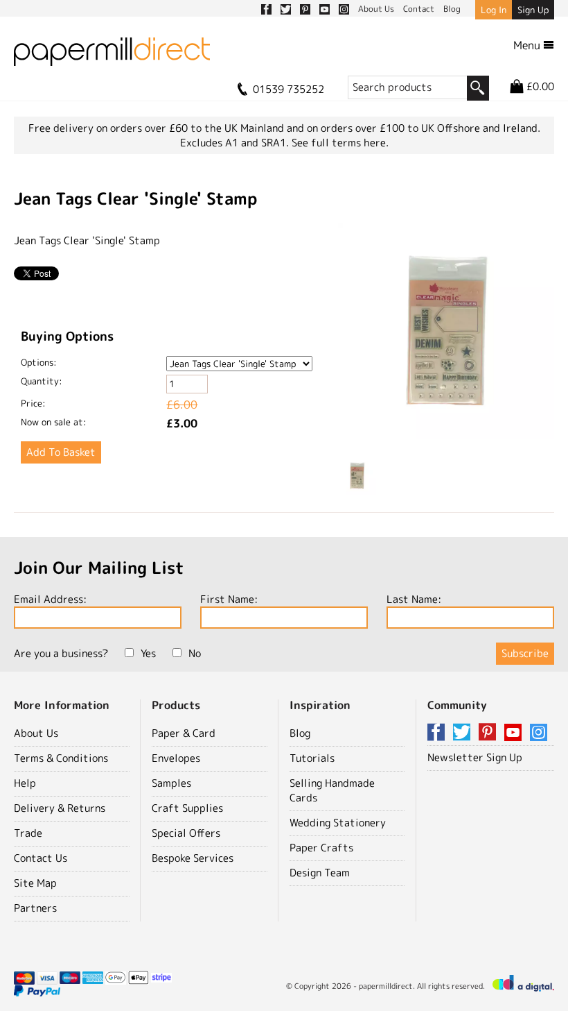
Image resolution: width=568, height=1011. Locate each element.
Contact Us (40, 858)
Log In (493, 9)
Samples (171, 783)
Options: (39, 362)
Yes (148, 653)
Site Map (35, 883)
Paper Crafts (321, 847)
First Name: (229, 599)
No (194, 653)
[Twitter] (464, 733)
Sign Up (533, 9)
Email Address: (50, 599)
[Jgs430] (446, 333)
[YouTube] (515, 733)
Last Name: (414, 599)
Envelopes (176, 758)
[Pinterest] (490, 733)
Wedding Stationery (338, 822)
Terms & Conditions (61, 758)
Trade (28, 833)
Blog (300, 733)
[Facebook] (438, 733)
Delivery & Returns (59, 808)
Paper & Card (183, 733)
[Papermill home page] (112, 55)
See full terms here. (340, 142)
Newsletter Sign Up (474, 757)
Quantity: (41, 381)
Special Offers (186, 833)
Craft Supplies (187, 808)
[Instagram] (538, 733)
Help (25, 783)
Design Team (320, 872)
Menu (528, 45)
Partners (35, 908)
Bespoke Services (192, 858)
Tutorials (312, 758)
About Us (36, 733)
